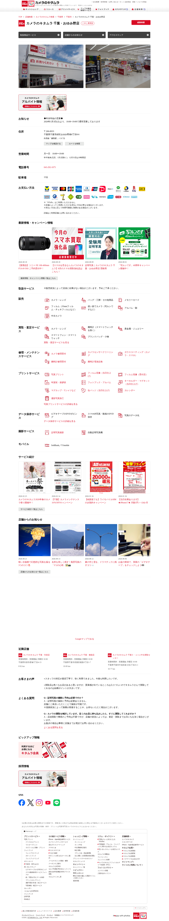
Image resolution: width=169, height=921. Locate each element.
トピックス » (78, 870)
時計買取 (78, 850)
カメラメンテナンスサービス (58, 842)
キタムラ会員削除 (129, 856)
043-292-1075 (50, 167)
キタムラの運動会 (103, 854)
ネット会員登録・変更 (127, 2)
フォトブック (28, 850)
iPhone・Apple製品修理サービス (59, 839)
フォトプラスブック (32, 853)
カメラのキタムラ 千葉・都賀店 (81, 655)
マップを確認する (53, 144)
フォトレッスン (103, 857)
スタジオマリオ (55, 850)
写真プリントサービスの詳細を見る (61, 404)
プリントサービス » (31, 836)
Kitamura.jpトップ (31, 831)
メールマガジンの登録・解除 (58, 861)
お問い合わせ (113, 2)
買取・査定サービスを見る (56, 342)
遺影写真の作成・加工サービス (36, 883)
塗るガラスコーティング (57, 845)
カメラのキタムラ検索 (45, 17)
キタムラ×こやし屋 (55, 877)
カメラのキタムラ (128, 839)
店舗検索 (29, 17)
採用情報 (104, 2)
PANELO (27, 899)
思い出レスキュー (30, 867)
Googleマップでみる (84, 639)
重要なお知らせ (78, 873)
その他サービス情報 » (57, 836)
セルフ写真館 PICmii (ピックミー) (60, 869)
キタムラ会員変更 (129, 853)
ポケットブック (31, 856)
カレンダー (27, 888)
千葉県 (60, 17)
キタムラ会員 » (128, 848)
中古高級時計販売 (80, 847)
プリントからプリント (33, 880)
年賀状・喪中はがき (32, 864)
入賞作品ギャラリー (104, 873)
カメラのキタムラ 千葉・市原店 (36, 655)
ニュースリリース (45, 911)
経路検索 (141, 22)
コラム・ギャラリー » (106, 836)
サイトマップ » (128, 862)
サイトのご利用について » (132, 865)
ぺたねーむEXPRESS (31, 891)
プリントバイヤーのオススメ (82, 858)
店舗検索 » (126, 836)
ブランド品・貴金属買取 (83, 853)
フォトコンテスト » (105, 867)
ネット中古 (78, 845)
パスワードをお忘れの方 (131, 859)
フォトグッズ (28, 894)
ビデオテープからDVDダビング (36, 869)
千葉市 (69, 17)
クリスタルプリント (32, 842)
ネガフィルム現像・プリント (35, 847)
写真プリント (28, 839)
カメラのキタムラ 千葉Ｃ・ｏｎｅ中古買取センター (131, 656)
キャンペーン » (79, 864)
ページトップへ (141, 908)
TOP (20, 17)
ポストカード (28, 861)
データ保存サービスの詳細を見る (60, 421)
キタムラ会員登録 (129, 851)
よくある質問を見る (53, 727)
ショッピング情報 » (80, 836)
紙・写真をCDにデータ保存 (35, 877)
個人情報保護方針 (29, 911)
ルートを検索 (74, 144)
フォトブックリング (32, 858)
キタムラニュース (79, 861)
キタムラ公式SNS (55, 866)
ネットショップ (78, 839)
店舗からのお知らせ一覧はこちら (34, 572)
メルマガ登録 (142, 2)
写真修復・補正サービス (34, 885)
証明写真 (27, 896)
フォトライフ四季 (103, 860)
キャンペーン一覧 (79, 867)
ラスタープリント (31, 845)
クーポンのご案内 (54, 863)
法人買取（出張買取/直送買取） (85, 856)
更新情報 (76, 881)
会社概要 (96, 2)
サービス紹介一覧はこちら (32, 509)
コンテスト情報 (103, 871)
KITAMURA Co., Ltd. (35, 917)
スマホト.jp (52, 847)
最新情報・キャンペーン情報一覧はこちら (38, 278)
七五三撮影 (53, 853)
